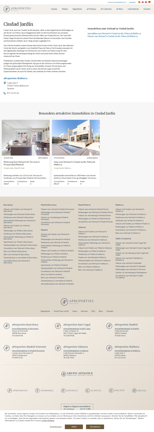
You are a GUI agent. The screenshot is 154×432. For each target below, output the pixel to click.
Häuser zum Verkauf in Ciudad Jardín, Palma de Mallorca (113, 36)
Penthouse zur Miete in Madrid (53, 257)
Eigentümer (77, 9)
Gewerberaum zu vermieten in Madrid (56, 280)
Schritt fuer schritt (61, 311)
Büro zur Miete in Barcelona (15, 251)
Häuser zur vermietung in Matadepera (131, 272)
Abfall (73, 427)
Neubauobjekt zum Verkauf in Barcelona (20, 245)
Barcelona (8, 205)
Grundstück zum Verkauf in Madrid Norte (95, 221)
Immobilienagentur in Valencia (75, 350)
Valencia (82, 227)
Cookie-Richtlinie (48, 421)
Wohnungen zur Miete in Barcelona (18, 230)
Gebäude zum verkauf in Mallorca (129, 220)
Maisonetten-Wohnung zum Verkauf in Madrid (57, 261)
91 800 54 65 (120, 335)
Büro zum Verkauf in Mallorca (128, 233)
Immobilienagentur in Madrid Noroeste (28, 350)
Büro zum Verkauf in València (90, 270)
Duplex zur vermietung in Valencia (92, 257)
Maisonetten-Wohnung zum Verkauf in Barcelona (19, 221)
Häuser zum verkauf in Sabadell (128, 263)
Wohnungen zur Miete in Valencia (92, 251)
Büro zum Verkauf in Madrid (52, 277)
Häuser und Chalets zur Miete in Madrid (57, 250)
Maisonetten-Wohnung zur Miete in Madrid (55, 246)
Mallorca (119, 205)
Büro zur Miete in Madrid (51, 274)
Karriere (132, 2)
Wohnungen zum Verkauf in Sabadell (130, 266)
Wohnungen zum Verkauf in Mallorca (131, 214)
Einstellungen (56, 427)
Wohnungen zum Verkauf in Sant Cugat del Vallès (133, 249)
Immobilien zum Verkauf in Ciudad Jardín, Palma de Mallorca (114, 33)
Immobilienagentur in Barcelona (25, 328)
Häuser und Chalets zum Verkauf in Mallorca (130, 210)
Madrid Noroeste (49, 205)
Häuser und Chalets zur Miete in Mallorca (133, 223)
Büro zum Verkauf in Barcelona (16, 254)
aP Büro (119, 9)
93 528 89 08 (17, 335)
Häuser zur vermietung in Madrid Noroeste (54, 218)
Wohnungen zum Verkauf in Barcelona (19, 214)
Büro (101, 311)
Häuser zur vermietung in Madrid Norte (94, 215)
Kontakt (147, 9)
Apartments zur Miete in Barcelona (18, 242)
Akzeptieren (95, 427)
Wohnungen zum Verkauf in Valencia (93, 236)
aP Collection (106, 9)
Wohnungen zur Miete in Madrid (54, 253)
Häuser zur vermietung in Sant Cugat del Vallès (132, 254)
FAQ (93, 311)
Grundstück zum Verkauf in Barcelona (19, 248)
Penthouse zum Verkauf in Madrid (55, 242)
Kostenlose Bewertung (117, 2)
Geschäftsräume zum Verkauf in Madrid (57, 284)
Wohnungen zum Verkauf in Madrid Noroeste (55, 213)
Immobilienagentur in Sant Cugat (76, 328)
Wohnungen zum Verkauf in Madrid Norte (95, 212)
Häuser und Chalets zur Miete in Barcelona (17, 226)
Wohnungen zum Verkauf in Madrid (55, 239)
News (74, 311)
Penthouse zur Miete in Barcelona (17, 233)
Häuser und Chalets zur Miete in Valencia (95, 248)
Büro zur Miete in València (89, 266)
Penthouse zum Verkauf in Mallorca (130, 217)
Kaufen (54, 9)
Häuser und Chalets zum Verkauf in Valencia (92, 232)
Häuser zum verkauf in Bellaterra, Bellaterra (129, 259)
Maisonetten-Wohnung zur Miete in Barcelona (18, 238)
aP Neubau (91, 9)
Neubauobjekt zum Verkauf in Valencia (94, 260)
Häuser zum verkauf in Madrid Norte (93, 209)
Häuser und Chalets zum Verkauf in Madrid (55, 235)
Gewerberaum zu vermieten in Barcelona (20, 257)
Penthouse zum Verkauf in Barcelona (19, 217)
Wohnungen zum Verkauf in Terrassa (130, 269)
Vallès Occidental (123, 238)
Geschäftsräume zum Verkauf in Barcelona (17, 261)
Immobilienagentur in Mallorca (127, 350)
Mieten (65, 9)
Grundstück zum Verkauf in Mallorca (131, 230)
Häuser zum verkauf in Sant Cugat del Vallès (131, 244)
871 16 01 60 (13, 93)
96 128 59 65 (68, 357)
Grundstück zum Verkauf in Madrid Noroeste (55, 223)
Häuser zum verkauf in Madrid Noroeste (57, 209)
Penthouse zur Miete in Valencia (91, 254)
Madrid (44, 230)
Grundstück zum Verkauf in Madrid (55, 271)
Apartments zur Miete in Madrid (54, 265)
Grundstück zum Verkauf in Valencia (93, 263)
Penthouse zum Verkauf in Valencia (92, 240)
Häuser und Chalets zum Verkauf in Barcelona (18, 210)
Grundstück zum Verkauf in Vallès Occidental (129, 276)
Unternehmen (133, 9)
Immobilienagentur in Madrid (127, 328)
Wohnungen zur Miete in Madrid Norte (94, 218)
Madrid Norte (84, 205)
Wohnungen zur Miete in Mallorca (130, 227)
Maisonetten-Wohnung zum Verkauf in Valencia (94, 244)
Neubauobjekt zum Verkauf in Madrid (56, 268)
